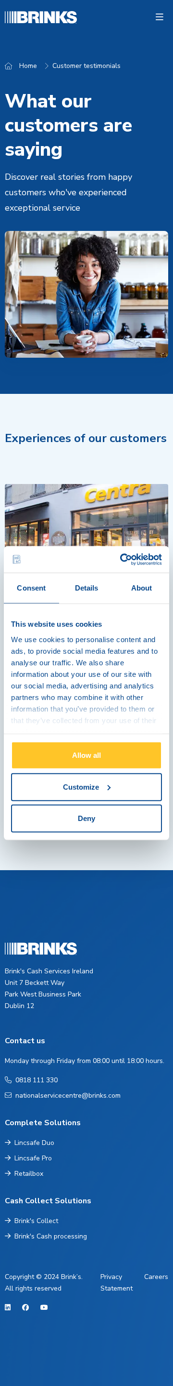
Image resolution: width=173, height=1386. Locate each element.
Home (28, 65)
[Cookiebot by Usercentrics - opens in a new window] (122, 559)
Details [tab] (87, 588)
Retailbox (28, 1173)
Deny (86, 818)
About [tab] (141, 588)
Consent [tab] (31, 588)
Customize (81, 786)
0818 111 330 (36, 1080)
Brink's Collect (36, 1220)
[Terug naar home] (18, 17)
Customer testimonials (86, 65)
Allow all (86, 755)
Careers (156, 1276)
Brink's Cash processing (50, 1236)
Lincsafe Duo (34, 1142)
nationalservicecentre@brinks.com (68, 1095)
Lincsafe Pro (33, 1158)
